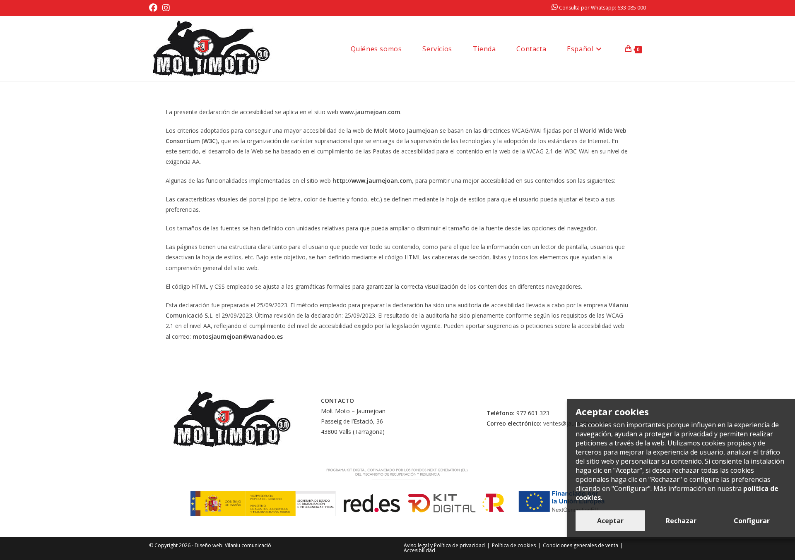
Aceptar (610, 520)
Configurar (752, 520)
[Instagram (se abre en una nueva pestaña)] (166, 8)
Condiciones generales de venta (580, 545)
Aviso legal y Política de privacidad (444, 545)
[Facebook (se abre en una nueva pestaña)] (154, 8)
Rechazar (681, 520)
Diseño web (208, 545)
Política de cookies (514, 545)
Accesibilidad (419, 550)
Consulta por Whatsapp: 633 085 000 (602, 7)
